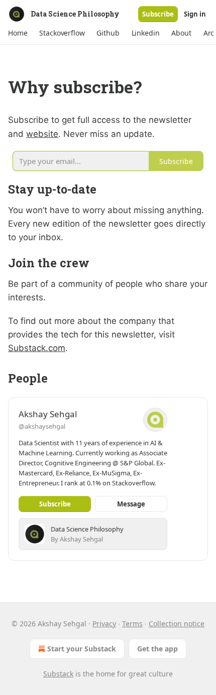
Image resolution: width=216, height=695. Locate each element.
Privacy (104, 623)
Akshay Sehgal (48, 414)
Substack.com (36, 348)
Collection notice (176, 623)
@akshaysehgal (42, 426)
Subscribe (158, 14)
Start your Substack (81, 648)
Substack (58, 673)
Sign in (195, 14)
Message (131, 503)
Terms (132, 623)
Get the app (157, 648)
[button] (17, 33)
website (42, 134)
